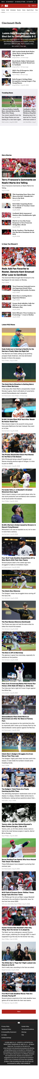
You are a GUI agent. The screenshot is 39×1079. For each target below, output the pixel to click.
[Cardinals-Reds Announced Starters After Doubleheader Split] (19, 215)
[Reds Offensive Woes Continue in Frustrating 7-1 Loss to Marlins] (19, 315)
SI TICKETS (30, 2)
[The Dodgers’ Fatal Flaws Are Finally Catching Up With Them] (19, 785)
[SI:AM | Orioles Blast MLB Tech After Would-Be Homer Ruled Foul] (19, 415)
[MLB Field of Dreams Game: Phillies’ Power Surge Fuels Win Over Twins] (19, 888)
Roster (19, 10)
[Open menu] (2, 6)
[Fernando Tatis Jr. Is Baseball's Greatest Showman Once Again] (19, 485)
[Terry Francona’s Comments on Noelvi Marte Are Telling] (19, 175)
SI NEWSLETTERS (20, 2)
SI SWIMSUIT (10, 2)
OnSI (7, 10)
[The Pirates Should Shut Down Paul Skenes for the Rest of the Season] (19, 450)
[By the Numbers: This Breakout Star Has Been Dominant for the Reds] (19, 233)
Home (3, 10)
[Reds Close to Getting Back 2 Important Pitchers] (19, 298)
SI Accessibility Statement (8, 1032)
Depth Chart (30, 10)
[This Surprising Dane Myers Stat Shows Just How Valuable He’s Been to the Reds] (19, 197)
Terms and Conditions (27, 1029)
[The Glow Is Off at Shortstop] (19, 646)
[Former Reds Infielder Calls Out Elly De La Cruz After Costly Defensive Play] (19, 306)
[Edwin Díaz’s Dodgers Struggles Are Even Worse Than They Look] (19, 750)
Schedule (13, 10)
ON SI (3, 2)
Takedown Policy (6, 1029)
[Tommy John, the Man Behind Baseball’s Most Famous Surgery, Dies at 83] (19, 820)
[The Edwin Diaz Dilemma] (19, 584)
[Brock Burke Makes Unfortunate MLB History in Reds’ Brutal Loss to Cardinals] (19, 64)
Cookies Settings (6, 1038)
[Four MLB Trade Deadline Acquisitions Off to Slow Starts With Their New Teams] (19, 552)
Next (18, 1011)
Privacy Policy (5, 1026)
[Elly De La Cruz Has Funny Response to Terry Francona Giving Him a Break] (19, 224)
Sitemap (23, 1032)
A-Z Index (4, 1035)
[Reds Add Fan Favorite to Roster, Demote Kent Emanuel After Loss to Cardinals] (19, 265)
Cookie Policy (25, 1026)
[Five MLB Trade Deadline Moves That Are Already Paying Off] (19, 988)
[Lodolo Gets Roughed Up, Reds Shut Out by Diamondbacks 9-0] (19, 38)
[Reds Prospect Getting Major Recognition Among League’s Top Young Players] (19, 82)
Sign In (34, 6)
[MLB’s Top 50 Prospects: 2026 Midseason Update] (19, 73)
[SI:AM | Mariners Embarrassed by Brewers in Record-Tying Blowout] (19, 519)
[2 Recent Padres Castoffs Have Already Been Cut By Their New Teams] (12, 109)
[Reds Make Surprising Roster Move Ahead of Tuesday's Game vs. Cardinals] (19, 207)
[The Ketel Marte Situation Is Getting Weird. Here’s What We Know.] (19, 380)
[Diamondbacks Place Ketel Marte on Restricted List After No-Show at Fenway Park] (19, 713)
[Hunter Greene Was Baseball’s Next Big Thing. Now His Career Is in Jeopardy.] (19, 923)
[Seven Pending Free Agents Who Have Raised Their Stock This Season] (19, 854)
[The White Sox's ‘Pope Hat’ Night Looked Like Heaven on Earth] (19, 956)
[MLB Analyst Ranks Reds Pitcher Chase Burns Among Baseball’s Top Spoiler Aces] (19, 55)
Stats (23, 10)
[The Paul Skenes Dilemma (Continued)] (19, 615)
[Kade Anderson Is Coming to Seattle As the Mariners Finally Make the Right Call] (19, 345)
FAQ (22, 1035)
